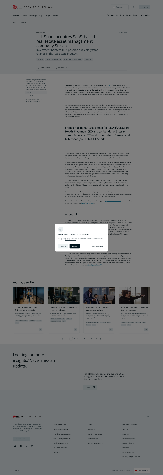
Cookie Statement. (70, 240)
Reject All (63, 246)
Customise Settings (98, 246)
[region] (81, 237)
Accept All (74, 246)
